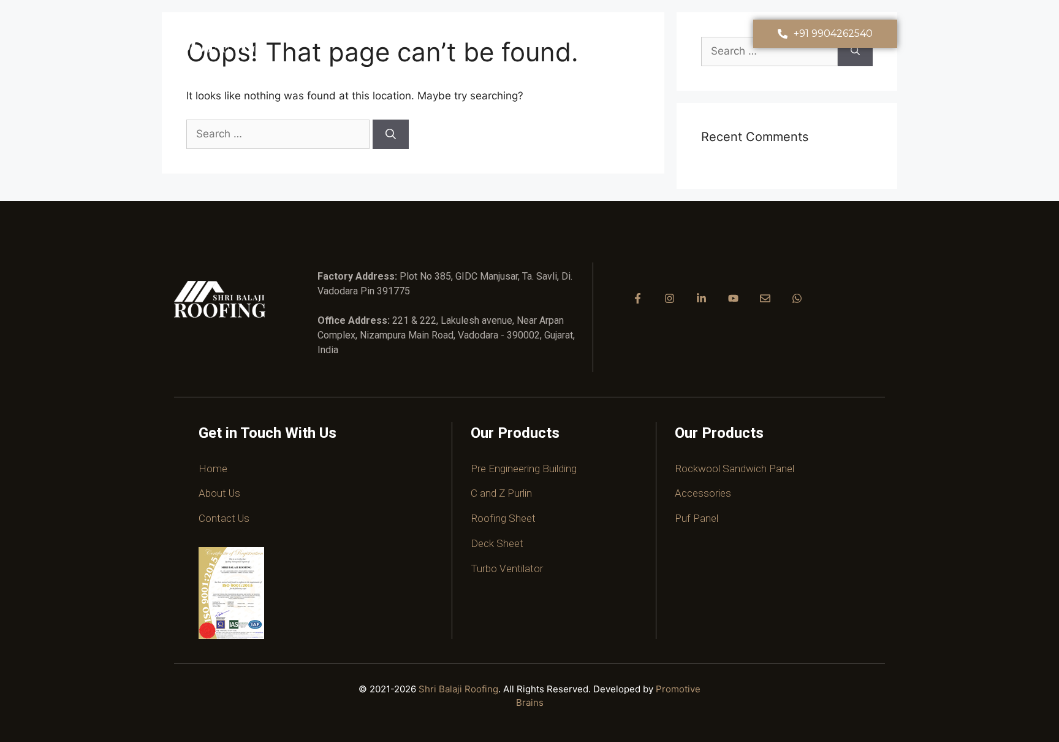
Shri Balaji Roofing (458, 689)
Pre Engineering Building (524, 468)
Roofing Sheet (503, 518)
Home (213, 468)
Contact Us (224, 518)
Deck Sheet (497, 543)
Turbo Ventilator (507, 568)
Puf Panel (696, 518)
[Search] (391, 134)
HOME (383, 33)
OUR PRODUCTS (531, 33)
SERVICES (620, 33)
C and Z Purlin (501, 493)
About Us (219, 493)
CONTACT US (704, 33)
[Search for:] (279, 134)
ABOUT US (441, 33)
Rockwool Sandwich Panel (734, 468)
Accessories (703, 493)
